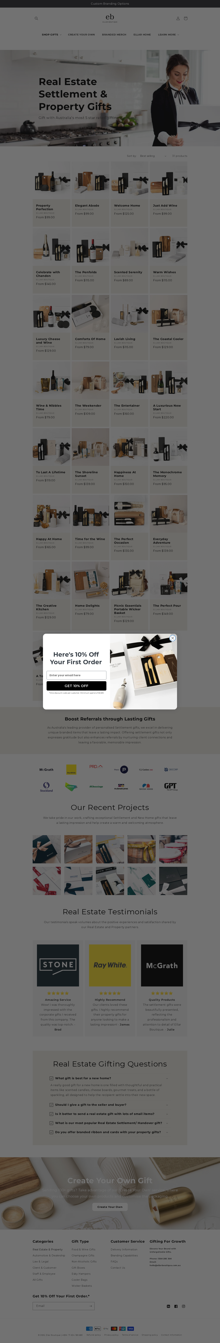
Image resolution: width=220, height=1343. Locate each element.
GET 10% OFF (76, 686)
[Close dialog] (173, 638)
